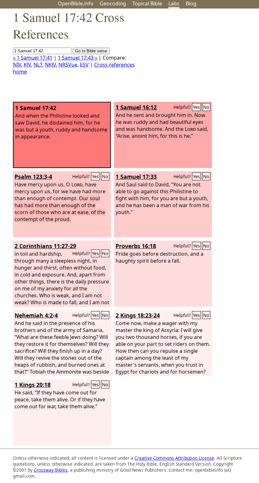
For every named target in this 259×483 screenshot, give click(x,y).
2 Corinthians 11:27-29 (45, 246)
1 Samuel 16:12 (136, 107)
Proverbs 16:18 (136, 246)
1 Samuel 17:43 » (77, 57)
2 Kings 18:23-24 (138, 315)
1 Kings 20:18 (33, 384)
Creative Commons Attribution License (174, 458)
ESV (84, 64)
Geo (113, 3)
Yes (196, 107)
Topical (147, 3)
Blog (191, 3)
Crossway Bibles (51, 470)
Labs (173, 3)
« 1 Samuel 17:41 (32, 57)
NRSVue (67, 64)
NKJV (50, 64)
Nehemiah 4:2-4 (36, 315)
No (206, 107)
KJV (27, 64)
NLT (37, 64)
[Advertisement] (195, 58)
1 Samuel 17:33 (136, 176)
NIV (17, 64)
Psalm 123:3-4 (33, 176)
